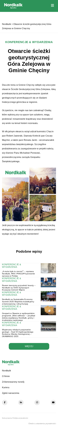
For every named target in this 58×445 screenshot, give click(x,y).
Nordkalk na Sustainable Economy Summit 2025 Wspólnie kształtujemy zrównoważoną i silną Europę (18, 301)
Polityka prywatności (20, 418)
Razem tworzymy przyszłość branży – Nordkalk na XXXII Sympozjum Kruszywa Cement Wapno (18, 287)
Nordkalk (6, 24)
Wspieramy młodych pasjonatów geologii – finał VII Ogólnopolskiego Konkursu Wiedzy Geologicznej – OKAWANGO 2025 (17, 333)
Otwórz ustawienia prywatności (42, 423)
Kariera (5, 387)
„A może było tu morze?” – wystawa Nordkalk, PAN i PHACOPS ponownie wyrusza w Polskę (18, 273)
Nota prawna (7, 418)
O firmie (6, 376)
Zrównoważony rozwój (13, 382)
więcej (29, 346)
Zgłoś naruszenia (10, 393)
